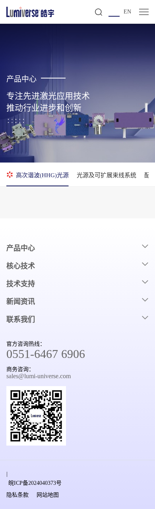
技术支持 (20, 284)
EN (127, 12)
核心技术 (20, 266)
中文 (114, 12)
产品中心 (20, 248)
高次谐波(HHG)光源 (42, 175)
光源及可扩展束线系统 (106, 175)
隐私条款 (17, 495)
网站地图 (48, 495)
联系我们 (20, 319)
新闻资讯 (20, 302)
